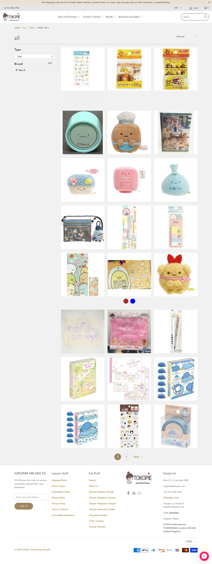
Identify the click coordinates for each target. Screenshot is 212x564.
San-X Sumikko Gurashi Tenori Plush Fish (176, 180)
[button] (204, 556)
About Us (93, 486)
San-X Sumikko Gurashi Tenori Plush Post (129, 180)
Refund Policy (58, 497)
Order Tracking (96, 521)
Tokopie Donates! (97, 526)
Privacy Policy (58, 503)
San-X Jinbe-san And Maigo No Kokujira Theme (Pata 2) (176, 379)
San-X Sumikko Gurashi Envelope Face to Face (82, 274)
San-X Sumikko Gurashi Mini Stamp (82, 132)
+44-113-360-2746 (11, 8)
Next (137, 456)
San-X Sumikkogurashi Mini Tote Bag (82, 331)
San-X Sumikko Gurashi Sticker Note (82, 69)
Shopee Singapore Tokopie (102, 497)
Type (18, 49)
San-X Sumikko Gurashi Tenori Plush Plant (82, 180)
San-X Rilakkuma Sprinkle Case (129, 69)
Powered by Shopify (40, 549)
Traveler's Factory (92, 16)
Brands (109, 16)
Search (92, 480)
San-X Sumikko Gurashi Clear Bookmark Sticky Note (176, 227)
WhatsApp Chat (171, 497)
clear (50, 63)
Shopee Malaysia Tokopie (101, 492)
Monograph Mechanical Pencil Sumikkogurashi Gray (176, 331)
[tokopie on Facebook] (128, 494)
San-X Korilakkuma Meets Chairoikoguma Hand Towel (129, 331)
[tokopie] (11, 16)
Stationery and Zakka (129, 16)
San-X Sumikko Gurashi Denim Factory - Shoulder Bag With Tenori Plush (82, 227)
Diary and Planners (67, 16)
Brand (19, 63)
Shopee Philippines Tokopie (102, 503)
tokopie (25, 549)
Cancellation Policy (61, 492)
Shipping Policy (59, 480)
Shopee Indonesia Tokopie (102, 509)
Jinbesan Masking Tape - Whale (176, 426)
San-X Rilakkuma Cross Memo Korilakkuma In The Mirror (129, 379)
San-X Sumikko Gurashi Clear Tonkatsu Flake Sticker (129, 274)
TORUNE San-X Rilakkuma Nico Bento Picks (176, 69)
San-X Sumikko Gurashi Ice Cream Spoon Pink (129, 227)
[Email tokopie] (139, 494)
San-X (21, 70)
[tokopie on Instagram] (134, 494)
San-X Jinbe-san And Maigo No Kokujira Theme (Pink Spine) (82, 426)
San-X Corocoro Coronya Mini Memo (82, 379)
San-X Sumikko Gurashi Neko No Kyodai (129, 132)
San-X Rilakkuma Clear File (176, 132)
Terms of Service (60, 509)
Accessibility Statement (63, 515)
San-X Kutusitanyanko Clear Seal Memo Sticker (129, 426)
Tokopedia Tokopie (98, 515)
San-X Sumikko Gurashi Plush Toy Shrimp (176, 274)
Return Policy (58, 486)
